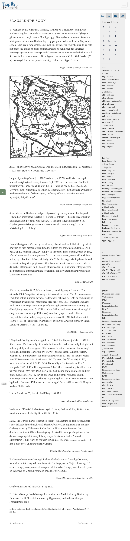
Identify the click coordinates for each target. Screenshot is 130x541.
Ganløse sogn (84, 522)
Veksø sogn (17, 522)
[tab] (103, 16)
